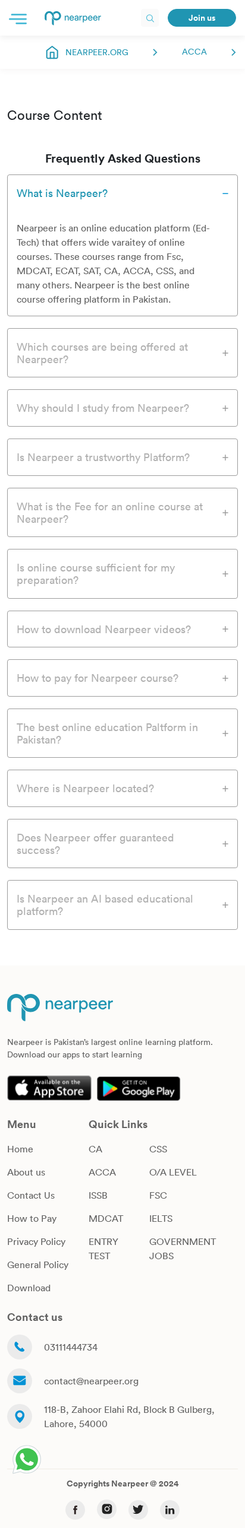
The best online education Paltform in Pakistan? (107, 733)
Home (20, 1149)
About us (26, 1172)
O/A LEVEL (173, 1172)
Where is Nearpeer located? (85, 788)
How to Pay (31, 1218)
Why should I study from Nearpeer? (103, 408)
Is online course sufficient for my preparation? (96, 573)
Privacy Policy (36, 1241)
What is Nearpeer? (62, 193)
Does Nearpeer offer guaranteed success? (95, 843)
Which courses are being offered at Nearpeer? (102, 352)
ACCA (194, 51)
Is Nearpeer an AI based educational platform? (105, 904)
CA (95, 1149)
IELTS (160, 1218)
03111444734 (71, 1347)
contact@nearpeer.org (91, 1381)
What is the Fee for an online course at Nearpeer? (110, 512)
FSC (158, 1195)
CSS (158, 1149)
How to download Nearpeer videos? (104, 629)
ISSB (98, 1195)
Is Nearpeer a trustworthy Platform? (103, 457)
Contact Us (31, 1195)
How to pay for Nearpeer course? (97, 678)
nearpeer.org (96, 52)
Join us (202, 18)
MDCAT (106, 1218)
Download (29, 1288)
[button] (18, 18)
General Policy (37, 1264)
